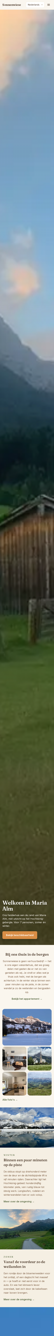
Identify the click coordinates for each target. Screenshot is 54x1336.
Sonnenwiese (11, 5)
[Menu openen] (49, 5)
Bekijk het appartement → (27, 998)
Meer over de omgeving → (19, 1201)
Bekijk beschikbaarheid (20, 935)
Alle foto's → (10, 1099)
